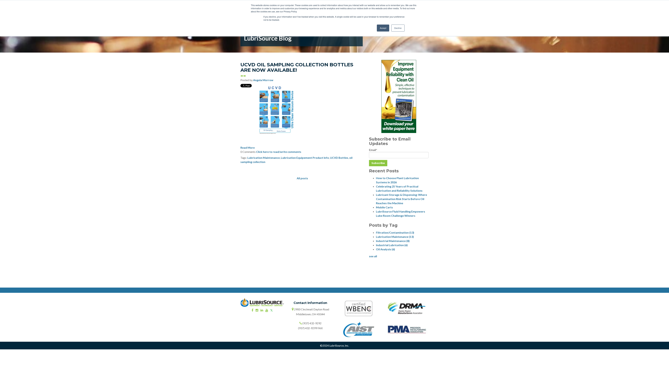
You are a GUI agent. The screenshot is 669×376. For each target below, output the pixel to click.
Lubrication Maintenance (263, 157)
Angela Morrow (263, 80)
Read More (247, 147)
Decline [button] (398, 27)
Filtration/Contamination (395, 232)
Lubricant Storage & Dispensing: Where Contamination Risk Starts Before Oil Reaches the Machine (401, 199)
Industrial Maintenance (393, 240)
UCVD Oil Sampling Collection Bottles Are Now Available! (296, 67)
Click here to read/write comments (278, 151)
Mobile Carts (384, 207)
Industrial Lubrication (392, 245)
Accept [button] (383, 27)
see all (373, 256)
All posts (302, 178)
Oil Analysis (385, 249)
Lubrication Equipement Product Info (305, 157)
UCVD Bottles (339, 157)
